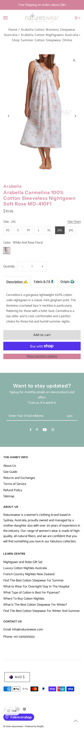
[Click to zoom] (74, 60)
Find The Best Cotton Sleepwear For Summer (33, 580)
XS (8, 230)
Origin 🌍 (67, 281)
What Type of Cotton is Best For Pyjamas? (31, 592)
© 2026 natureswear (13, 726)
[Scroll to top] (75, 720)
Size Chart (74, 222)
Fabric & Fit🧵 (44, 281)
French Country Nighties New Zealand (29, 574)
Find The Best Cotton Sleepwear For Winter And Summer (41, 611)
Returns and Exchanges (19, 478)
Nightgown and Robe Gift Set (22, 562)
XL (49, 230)
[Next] (75, 116)
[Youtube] (45, 430)
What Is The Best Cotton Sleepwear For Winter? (35, 604)
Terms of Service (14, 484)
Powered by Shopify (34, 726)
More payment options (42, 356)
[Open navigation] (11, 18)
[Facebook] (30, 430)
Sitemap (8, 496)
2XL (60, 230)
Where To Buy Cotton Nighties (23, 598)
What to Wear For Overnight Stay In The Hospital (36, 586)
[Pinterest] (37, 430)
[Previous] (8, 116)
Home (12, 29)
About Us (9, 466)
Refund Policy (12, 490)
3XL (71, 230)
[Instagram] (52, 430)
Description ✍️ (17, 282)
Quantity (9, 266)
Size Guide (10, 472)
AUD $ (20, 677)
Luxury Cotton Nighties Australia (25, 568)
